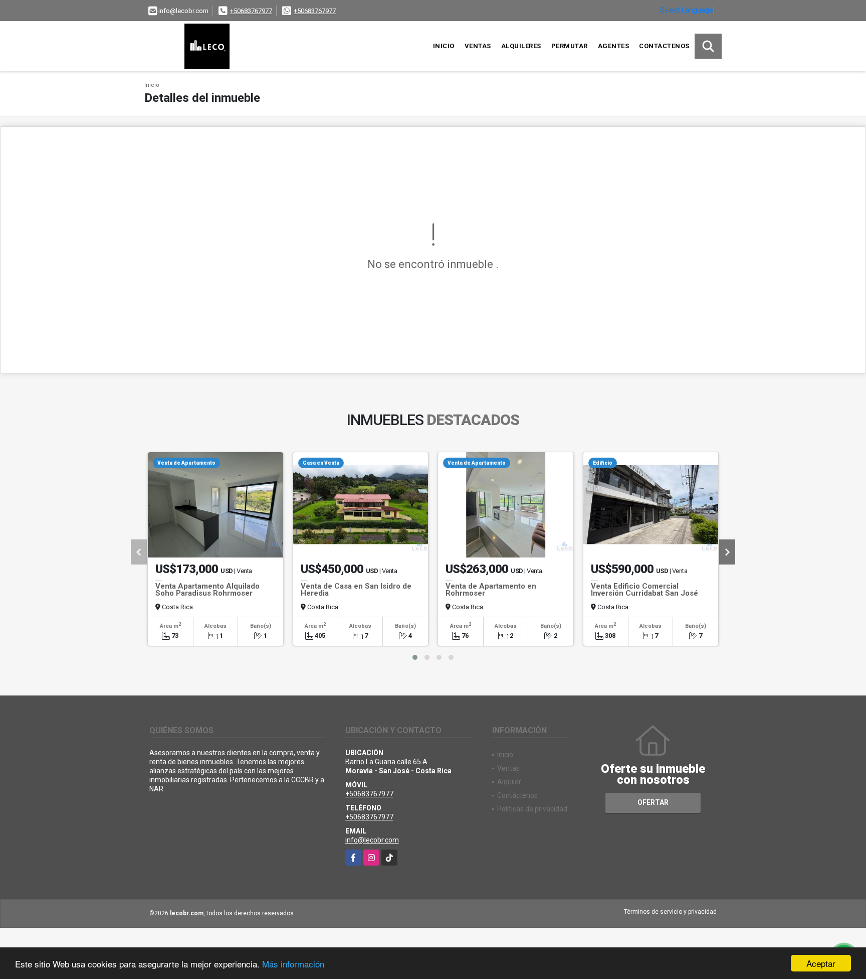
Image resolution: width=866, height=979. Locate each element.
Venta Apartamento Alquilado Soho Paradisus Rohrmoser (207, 590)
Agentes (613, 46)
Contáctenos (664, 46)
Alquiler (509, 782)
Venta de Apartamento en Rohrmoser (491, 590)
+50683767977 (251, 11)
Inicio (444, 46)
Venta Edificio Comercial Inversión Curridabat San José (644, 590)
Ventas (478, 46)
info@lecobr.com (372, 840)
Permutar (569, 46)
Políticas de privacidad (532, 809)
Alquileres (521, 46)
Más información (293, 963)
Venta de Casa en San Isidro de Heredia (356, 590)
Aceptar (820, 963)
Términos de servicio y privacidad (670, 911)
